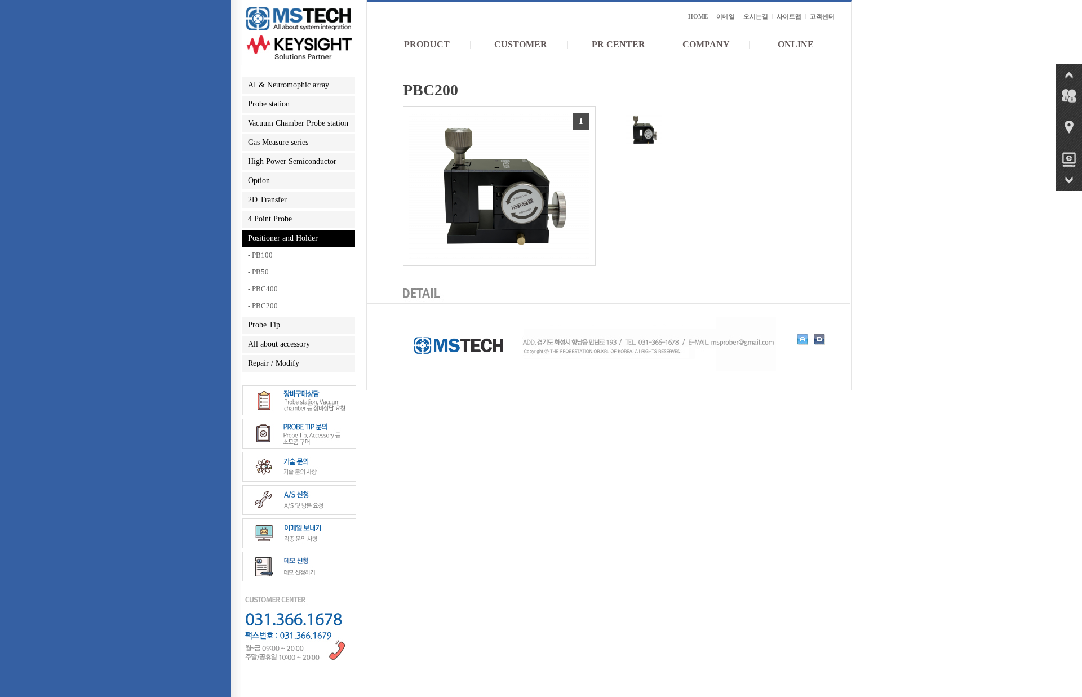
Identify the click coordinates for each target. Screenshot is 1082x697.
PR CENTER (618, 44)
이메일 (725, 16)
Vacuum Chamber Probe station (298, 123)
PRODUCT (427, 44)
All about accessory (279, 344)
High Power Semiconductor (292, 161)
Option (259, 180)
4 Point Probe (270, 219)
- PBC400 (263, 289)
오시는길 (755, 16)
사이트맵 (789, 16)
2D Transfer (267, 200)
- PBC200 (263, 305)
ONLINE (796, 44)
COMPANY (706, 44)
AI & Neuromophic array (288, 85)
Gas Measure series (278, 142)
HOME (698, 16)
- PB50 (258, 272)
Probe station (269, 104)
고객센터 (822, 16)
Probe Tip (264, 325)
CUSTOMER (520, 44)
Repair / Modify (273, 363)
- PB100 (260, 255)
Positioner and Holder (283, 238)
